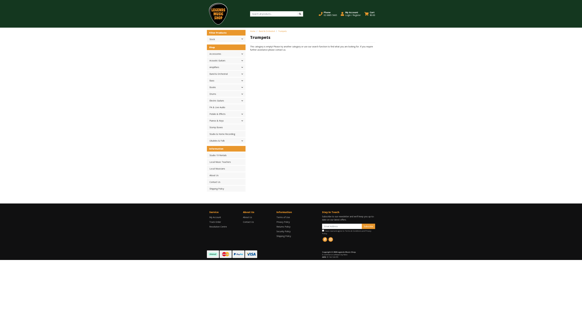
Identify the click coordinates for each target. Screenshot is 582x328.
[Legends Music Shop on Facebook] (325, 239)
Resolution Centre (218, 226)
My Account (215, 217)
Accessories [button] (215, 53)
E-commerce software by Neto (335, 254)
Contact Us (214, 182)
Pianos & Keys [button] (216, 120)
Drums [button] (212, 93)
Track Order (215, 221)
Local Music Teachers (220, 162)
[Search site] (300, 14)
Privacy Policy (283, 221)
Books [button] (212, 87)
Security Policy (283, 231)
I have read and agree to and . (346, 232)
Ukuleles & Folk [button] (217, 140)
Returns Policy (283, 226)
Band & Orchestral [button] (218, 73)
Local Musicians (217, 168)
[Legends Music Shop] (218, 13)
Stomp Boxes (216, 127)
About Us (214, 175)
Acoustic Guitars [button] (217, 60)
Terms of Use (283, 217)
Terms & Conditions (353, 231)
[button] (328, 14)
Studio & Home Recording (222, 134)
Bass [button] (211, 80)
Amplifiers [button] (214, 67)
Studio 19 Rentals (218, 155)
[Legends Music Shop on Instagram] (330, 239)
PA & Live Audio (217, 107)
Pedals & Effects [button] (217, 114)
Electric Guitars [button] (216, 100)
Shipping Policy (216, 188)
